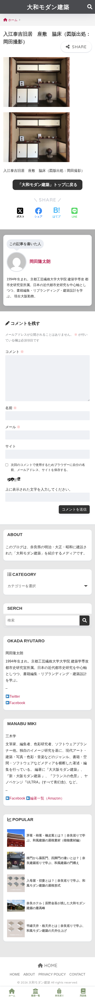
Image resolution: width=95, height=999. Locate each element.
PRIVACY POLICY (52, 974)
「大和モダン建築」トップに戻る (47, 184)
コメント (14, 352)
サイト (10, 446)
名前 (11, 408)
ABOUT (29, 974)
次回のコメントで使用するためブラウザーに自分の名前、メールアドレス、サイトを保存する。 (48, 467)
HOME (50, 965)
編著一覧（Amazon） (47, 798)
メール (12, 427)
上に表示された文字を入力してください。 (38, 489)
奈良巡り (59, 995)
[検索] (84, 620)
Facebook (17, 703)
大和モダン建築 (48, 6)
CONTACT (77, 974)
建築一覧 (35, 995)
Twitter (15, 696)
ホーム (12, 995)
